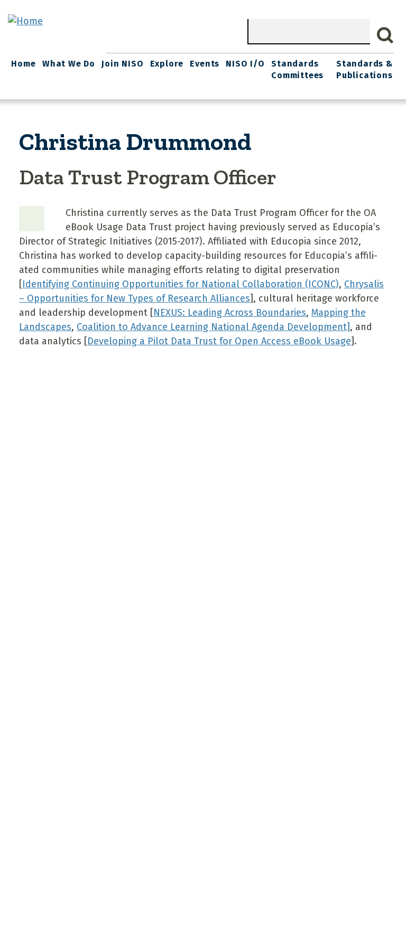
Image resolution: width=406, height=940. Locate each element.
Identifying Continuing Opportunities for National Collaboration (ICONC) (180, 284)
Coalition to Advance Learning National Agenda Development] (213, 327)
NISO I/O (245, 64)
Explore (167, 64)
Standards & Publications (364, 69)
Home (23, 64)
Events (204, 64)
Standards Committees (297, 69)
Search (385, 35)
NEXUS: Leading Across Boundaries (229, 312)
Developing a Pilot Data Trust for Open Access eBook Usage (219, 341)
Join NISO (122, 64)
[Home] (25, 21)
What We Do (68, 64)
